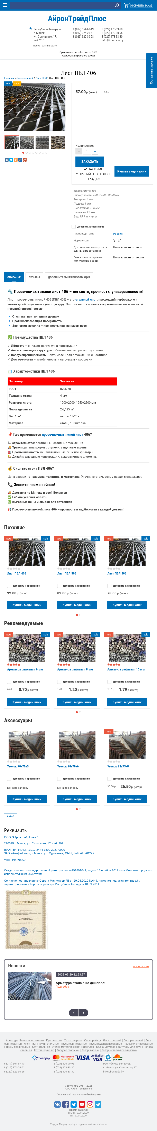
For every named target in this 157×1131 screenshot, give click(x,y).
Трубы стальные (48, 1043)
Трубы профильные (18, 1046)
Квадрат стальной (68, 1050)
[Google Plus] (25, 160)
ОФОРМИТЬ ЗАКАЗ (141, 5)
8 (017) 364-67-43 (83, 29)
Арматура (12, 1040)
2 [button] (27, 153)
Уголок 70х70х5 (18, 766)
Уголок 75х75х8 (118, 766)
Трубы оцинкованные (74, 1043)
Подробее (62, 986)
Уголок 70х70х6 (68, 766)
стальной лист (86, 299)
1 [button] (23, 153)
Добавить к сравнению (90, 226)
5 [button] (36, 153)
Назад (10, 816)
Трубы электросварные (138, 1043)
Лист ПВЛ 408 (16, 573)
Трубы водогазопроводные (105, 1043)
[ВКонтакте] (7, 160)
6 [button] (40, 153)
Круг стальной (41, 1046)
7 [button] (43, 153)
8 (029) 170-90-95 (112, 33)
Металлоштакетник (32, 1040)
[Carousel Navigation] (78, 1012)
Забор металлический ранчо (119, 1050)
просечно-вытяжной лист (62, 434)
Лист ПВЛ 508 (66, 573)
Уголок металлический (66, 1046)
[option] (34, 107)
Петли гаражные (44, 1050)
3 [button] (30, 153)
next (83, 1012)
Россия (118, 233)
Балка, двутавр (105, 1046)
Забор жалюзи (90, 1050)
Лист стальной (25, 78)
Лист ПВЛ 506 (116, 573)
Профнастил (54, 1040)
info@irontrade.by (112, 40)
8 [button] (46, 153)
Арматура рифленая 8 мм (75, 669)
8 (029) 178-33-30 (112, 36)
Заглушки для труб (129, 1046)
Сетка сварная (73, 1040)
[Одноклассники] (16, 160)
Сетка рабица (92, 1040)
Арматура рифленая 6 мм (25, 669)
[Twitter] (11, 160)
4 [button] (33, 153)
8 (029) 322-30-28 (83, 36)
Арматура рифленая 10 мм (126, 669)
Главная (9, 78)
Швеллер (88, 1046)
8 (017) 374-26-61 (83, 33)
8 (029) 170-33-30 (112, 29)
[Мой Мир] (20, 160)
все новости (141, 966)
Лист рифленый (133, 1040)
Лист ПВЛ (41, 78)
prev (73, 1012)
